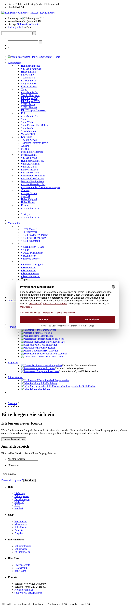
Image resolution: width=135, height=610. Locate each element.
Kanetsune (26, 137)
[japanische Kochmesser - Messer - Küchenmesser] (28, 12)
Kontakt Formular (23, 589)
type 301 (25, 196)
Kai (23, 113)
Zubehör (12, 326)
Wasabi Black (28, 134)
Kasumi (25, 205)
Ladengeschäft (16, 27)
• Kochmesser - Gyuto (32, 246)
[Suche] (34, 33)
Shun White (27, 122)
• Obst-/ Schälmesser (32, 252)
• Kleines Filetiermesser (33, 237)
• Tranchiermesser (30, 276)
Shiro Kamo (27, 74)
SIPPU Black (28, 104)
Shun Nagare (28, 128)
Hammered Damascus (32, 160)
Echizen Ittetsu (28, 80)
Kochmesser (14, 62)
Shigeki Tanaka (29, 83)
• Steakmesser (28, 255)
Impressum (20, 570)
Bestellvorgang (22, 499)
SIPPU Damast (29, 107)
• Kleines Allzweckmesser (34, 234)
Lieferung (19, 493)
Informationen (15, 377)
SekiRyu (25, 214)
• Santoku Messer (30, 258)
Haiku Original (29, 199)
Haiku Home (28, 202)
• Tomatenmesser (30, 273)
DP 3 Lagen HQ (29, 98)
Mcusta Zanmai (29, 154)
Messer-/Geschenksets (32, 181)
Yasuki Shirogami (30, 95)
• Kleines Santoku (30, 240)
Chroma (25, 190)
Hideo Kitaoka (28, 71)
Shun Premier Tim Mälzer (34, 125)
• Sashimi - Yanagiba (32, 264)
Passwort (13, 465)
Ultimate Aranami (30, 163)
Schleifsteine (14, 300)
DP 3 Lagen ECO (30, 101)
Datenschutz (20, 567)
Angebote (13, 362)
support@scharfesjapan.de (28, 592)
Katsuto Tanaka (29, 86)
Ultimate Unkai (29, 166)
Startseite (12, 403)
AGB (17, 505)
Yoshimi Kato (28, 77)
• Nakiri (25, 249)
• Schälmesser (28, 267)
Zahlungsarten (21, 496)
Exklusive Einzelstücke (33, 175)
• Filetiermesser (29, 231)
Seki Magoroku (29, 131)
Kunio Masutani (29, 169)
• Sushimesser (28, 270)
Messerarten (14, 223)
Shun (24, 119)
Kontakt (18, 508)
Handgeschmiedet (30, 65)
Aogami (25, 145)
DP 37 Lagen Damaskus (33, 110)
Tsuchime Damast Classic (34, 142)
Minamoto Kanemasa (32, 151)
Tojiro (24, 89)
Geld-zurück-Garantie (28, 24)
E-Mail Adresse (16, 459)
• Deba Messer (28, 229)
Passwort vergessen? (12, 480)
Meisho (25, 148)
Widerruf (19, 502)
